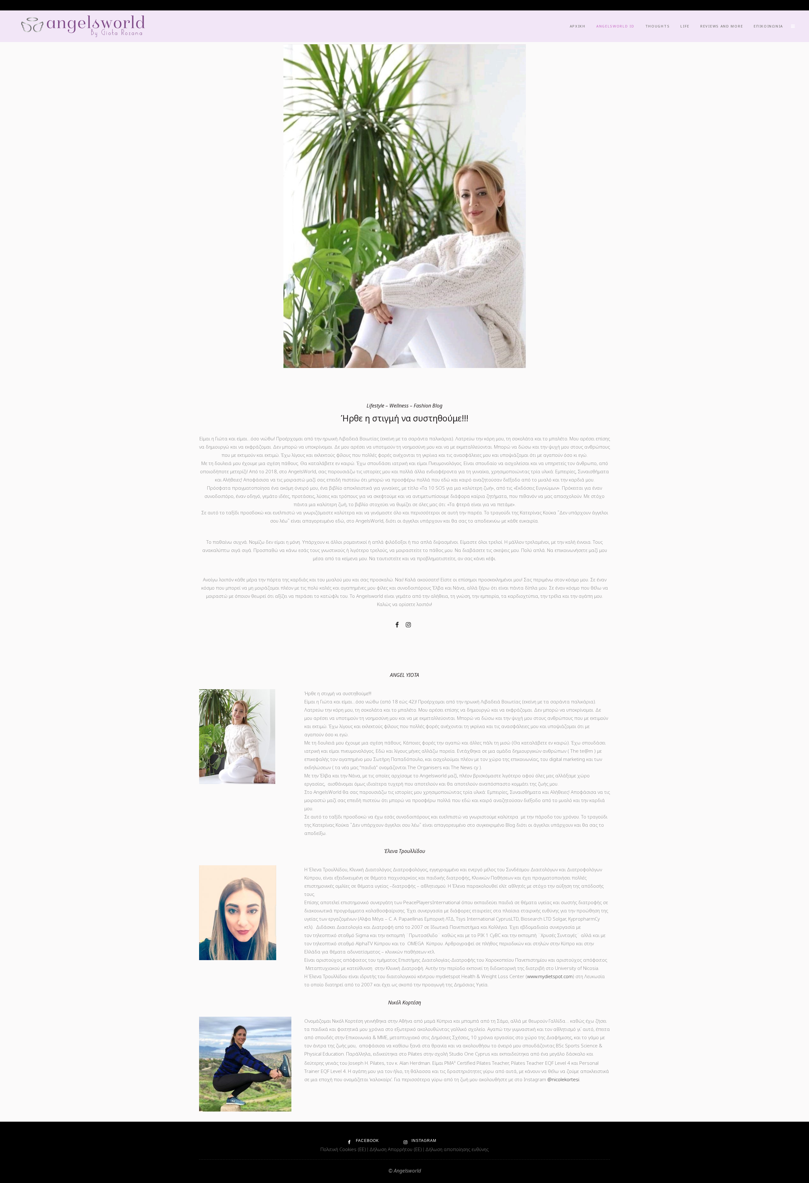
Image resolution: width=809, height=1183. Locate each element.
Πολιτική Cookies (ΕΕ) (343, 1149)
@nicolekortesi (563, 1079)
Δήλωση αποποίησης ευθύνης (457, 1149)
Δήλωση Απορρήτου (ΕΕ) (396, 1149)
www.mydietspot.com (550, 976)
